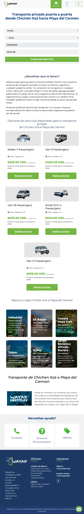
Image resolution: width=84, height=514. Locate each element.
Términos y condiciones (61, 509)
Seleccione (23, 176)
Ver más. (71, 332)
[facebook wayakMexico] (58, 481)
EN (67, 5)
